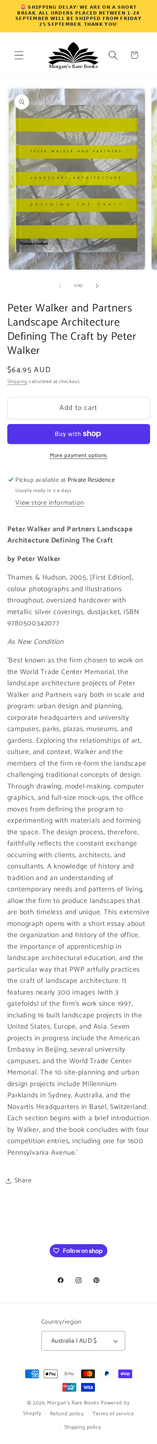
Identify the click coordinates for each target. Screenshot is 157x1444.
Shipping (17, 382)
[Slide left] (60, 286)
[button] (18, 55)
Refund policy (67, 1413)
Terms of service (113, 1413)
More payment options (78, 456)
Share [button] (23, 1180)
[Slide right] (97, 286)
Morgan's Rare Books (73, 1403)
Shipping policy (83, 1427)
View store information (49, 502)
